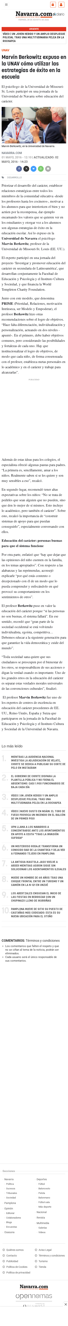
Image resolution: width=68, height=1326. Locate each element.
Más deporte (44, 1206)
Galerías (42, 1227)
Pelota (41, 1193)
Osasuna (9, 1232)
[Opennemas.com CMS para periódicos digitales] (34, 1299)
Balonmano (44, 1197)
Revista (41, 1217)
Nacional (42, 1212)
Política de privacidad (18, 1272)
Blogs (9, 1222)
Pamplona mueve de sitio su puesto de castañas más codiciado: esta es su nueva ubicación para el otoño (37, 913)
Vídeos (42, 1232)
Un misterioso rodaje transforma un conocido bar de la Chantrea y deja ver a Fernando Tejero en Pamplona (38, 850)
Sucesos (10, 1188)
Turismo (43, 1261)
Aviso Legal (45, 1250)
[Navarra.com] (33, 14)
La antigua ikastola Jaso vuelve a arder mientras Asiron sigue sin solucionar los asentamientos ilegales (38, 866)
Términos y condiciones (43, 940)
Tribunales (11, 1193)
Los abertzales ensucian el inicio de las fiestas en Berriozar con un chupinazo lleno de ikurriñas (36, 897)
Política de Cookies (16, 1267)
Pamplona (10, 1203)
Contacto (11, 1255)
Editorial (10, 1213)
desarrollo (14, 177)
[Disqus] (33, 1015)
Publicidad (12, 1261)
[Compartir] (19, 168)
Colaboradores (13, 1217)
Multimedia (43, 1223)
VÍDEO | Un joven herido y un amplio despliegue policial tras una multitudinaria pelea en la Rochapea (34, 37)
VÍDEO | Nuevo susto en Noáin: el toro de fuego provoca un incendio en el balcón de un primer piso (38, 815)
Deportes (42, 1179)
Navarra (9, 1179)
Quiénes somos (15, 1250)
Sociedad (11, 1197)
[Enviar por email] (48, 168)
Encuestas (11, 1226)
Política (10, 1184)
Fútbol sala (44, 1202)
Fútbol (41, 1184)
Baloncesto (44, 1188)
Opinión (8, 1208)
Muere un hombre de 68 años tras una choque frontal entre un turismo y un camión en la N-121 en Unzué (37, 881)
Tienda (42, 1267)
